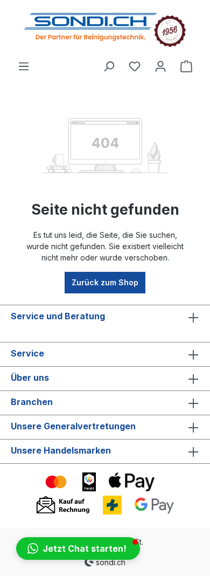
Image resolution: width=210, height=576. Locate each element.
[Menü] (24, 66)
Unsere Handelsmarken (61, 450)
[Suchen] (109, 66)
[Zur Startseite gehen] (105, 30)
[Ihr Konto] (160, 66)
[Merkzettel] (135, 66)
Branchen (32, 401)
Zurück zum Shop (105, 282)
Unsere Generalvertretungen (73, 426)
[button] (78, 548)
